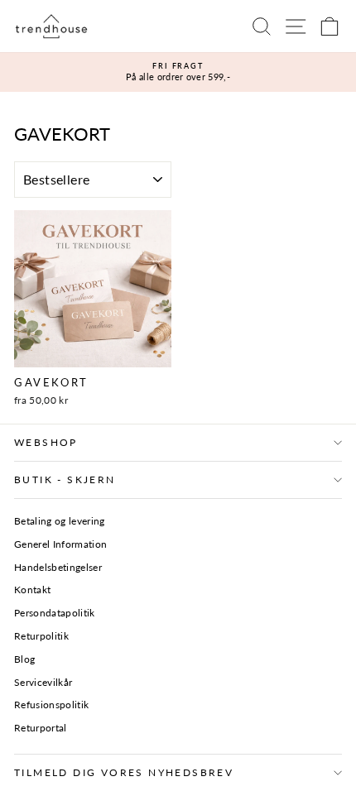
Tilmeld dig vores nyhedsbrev (123, 772)
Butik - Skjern (65, 479)
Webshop (46, 442)
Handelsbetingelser (58, 567)
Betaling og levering (59, 521)
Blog (24, 659)
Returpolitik (41, 636)
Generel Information (60, 544)
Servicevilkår (43, 682)
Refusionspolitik (51, 704)
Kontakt (32, 589)
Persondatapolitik (54, 612)
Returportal (40, 727)
